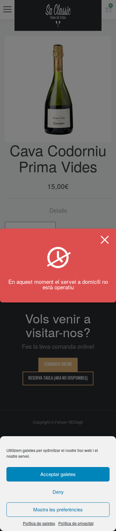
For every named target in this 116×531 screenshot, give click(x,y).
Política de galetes (39, 523)
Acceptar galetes (58, 474)
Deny (58, 491)
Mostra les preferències (58, 509)
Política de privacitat (75, 523)
